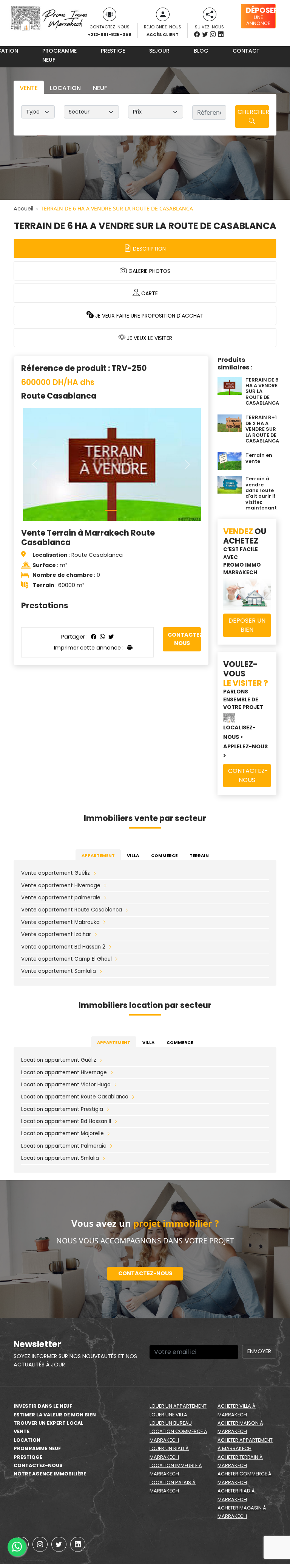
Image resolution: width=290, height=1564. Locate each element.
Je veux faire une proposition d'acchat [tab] (149, 315)
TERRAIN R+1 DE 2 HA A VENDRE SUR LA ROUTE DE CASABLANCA (262, 429)
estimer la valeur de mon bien (55, 1414)
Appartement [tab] (98, 855)
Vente (21, 1431)
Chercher (253, 111)
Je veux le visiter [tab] (148, 338)
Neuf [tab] (100, 88)
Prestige (113, 51)
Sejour (159, 51)
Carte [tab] (149, 293)
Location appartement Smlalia (60, 1158)
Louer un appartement (178, 1406)
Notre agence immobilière (50, 1474)
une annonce (261, 15)
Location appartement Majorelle (62, 1133)
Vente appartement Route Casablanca (71, 909)
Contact (246, 51)
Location (27, 1440)
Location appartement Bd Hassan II (66, 1121)
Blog (201, 51)
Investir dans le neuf (43, 1406)
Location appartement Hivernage (64, 1072)
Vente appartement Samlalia (58, 971)
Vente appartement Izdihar (56, 934)
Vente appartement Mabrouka (60, 922)
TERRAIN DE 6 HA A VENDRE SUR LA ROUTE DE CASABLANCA (262, 391)
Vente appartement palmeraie (60, 897)
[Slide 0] (111, 510)
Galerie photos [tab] (148, 271)
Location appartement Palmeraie (63, 1146)
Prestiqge (28, 1457)
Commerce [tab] (164, 855)
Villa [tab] (133, 855)
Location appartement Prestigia (62, 1109)
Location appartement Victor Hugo (66, 1084)
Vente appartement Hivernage (60, 885)
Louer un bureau (171, 1423)
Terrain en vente (258, 458)
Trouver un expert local (48, 1423)
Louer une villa (168, 1414)
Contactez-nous (184, 639)
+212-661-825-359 (109, 34)
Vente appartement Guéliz (55, 873)
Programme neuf (59, 55)
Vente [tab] (29, 88)
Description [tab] (148, 248)
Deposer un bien (246, 625)
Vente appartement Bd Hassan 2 (63, 946)
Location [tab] (65, 88)
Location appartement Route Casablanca (74, 1096)
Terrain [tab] (199, 855)
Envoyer (259, 1351)
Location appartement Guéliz (58, 1060)
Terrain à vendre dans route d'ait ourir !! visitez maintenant (261, 493)
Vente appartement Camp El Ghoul (66, 959)
